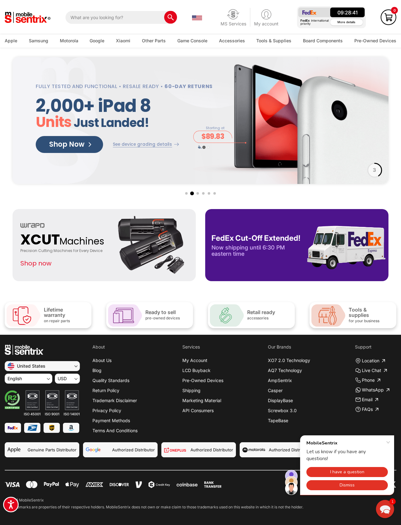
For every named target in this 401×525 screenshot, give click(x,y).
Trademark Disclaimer (114, 400)
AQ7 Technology (285, 370)
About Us (102, 360)
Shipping (191, 390)
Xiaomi (123, 40)
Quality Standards (110, 380)
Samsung (38, 40)
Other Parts (154, 40)
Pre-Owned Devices (375, 40)
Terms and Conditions (115, 430)
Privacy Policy (106, 410)
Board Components (323, 40)
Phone (368, 380)
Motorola (69, 40)
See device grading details (142, 144)
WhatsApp (373, 389)
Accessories (232, 40)
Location (370, 360)
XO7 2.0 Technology (289, 360)
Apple (11, 40)
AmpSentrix (280, 380)
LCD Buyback (196, 370)
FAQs (367, 409)
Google (97, 40)
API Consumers (198, 410)
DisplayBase (280, 400)
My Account (194, 360)
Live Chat (371, 370)
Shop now (35, 263)
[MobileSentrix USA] (28, 17)
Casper (275, 390)
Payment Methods (111, 420)
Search (170, 17)
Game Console (192, 40)
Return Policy (105, 390)
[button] (388, 17)
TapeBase (278, 420)
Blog (97, 370)
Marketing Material (201, 400)
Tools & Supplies (273, 40)
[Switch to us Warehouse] (197, 17)
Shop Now (67, 144)
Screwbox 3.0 (282, 410)
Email (367, 399)
